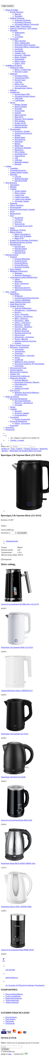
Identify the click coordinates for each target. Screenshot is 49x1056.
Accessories (19, 37)
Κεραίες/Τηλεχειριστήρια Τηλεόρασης (24, 240)
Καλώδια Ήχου (15, 244)
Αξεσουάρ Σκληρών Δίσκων (25, 96)
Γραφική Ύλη (15, 374)
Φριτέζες (18, 312)
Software (13, 90)
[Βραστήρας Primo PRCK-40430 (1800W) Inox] (18, 861)
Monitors (13, 187)
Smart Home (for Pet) (18, 304)
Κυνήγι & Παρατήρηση (18, 421)
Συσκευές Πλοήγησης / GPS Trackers (23, 28)
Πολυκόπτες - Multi (22, 320)
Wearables (13, 30)
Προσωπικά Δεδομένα (13, 998)
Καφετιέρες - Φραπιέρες (23, 327)
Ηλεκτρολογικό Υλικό (18, 368)
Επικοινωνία (9, 430)
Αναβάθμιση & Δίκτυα (13, 65)
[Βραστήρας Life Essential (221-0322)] (18, 731)
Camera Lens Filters (22, 197)
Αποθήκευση (15, 92)
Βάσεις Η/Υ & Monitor (23, 236)
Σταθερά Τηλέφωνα (17, 18)
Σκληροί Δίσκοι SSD (22, 94)
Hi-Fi (12, 216)
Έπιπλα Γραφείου (16, 370)
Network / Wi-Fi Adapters (24, 119)
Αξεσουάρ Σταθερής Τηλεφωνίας (27, 24)
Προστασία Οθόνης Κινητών (25, 45)
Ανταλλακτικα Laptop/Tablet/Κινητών (23, 277)
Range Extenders (21, 107)
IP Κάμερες (19, 296)
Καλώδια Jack (20, 246)
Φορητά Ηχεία (15, 214)
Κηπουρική (14, 425)
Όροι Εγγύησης (11, 1017)
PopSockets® (19, 59)
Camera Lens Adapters (23, 199)
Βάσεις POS (19, 238)
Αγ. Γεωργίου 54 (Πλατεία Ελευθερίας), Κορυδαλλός (25, 985)
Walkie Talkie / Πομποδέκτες (20, 26)
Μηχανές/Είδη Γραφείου (19, 372)
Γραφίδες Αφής (20, 53)
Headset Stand (20, 137)
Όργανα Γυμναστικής (22, 419)
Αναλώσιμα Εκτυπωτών (23, 133)
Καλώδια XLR (20, 253)
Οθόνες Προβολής (16, 205)
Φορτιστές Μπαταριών (23, 275)
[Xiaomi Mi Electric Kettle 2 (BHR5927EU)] (18, 688)
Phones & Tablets (11, 10)
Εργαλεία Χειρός (21, 261)
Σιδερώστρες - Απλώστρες (24, 337)
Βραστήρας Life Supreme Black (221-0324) (25, 451)
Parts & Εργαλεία (11, 255)
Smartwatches (20, 32)
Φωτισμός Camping (22, 413)
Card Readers (19, 100)
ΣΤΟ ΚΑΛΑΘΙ (21, 533)
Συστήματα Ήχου (21, 154)
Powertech (18, 16)
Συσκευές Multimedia (22, 300)
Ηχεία (12, 211)
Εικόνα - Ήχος (20, 63)
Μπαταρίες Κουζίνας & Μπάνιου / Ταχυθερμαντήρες (27, 394)
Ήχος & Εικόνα (11, 183)
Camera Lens (19, 195)
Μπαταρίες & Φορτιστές (19, 271)
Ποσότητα (4, 533)
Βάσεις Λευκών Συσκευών (20, 345)
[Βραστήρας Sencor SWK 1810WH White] (18, 904)
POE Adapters (20, 121)
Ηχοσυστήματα (15, 207)
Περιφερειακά (15, 129)
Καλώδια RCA (20, 251)
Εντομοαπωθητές (21, 415)
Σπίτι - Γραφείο (11, 292)
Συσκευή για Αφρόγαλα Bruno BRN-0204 (16, 820)
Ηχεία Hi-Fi (19, 218)
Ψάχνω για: (5, 446)
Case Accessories (21, 86)
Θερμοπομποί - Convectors (24, 355)
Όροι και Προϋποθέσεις (14, 994)
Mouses (17, 144)
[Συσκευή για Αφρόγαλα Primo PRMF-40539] (18, 947)
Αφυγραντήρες (20, 351)
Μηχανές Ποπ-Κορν (22, 331)
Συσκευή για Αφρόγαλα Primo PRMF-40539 (17, 950)
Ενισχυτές (18, 222)
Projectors (13, 203)
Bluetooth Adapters (21, 162)
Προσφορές (9, 427)
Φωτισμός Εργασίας (22, 267)
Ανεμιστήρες (19, 349)
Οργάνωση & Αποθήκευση (20, 376)
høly (10, 1054)
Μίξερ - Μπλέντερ (21, 318)
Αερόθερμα (19, 360)
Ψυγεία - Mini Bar (21, 339)
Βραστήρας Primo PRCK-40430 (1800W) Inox (18, 863)
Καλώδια (18, 164)
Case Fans (18, 82)
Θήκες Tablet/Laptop (22, 43)
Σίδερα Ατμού (20, 335)
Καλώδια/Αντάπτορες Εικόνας (21, 242)
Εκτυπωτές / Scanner (22, 131)
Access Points (20, 111)
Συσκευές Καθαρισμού (23, 308)
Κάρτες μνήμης (20, 61)
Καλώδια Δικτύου (21, 125)
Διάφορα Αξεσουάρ (22, 388)
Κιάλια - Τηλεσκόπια (22, 423)
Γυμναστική (14, 417)
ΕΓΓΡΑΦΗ (5, 1049)
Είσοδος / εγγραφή (17, 440)
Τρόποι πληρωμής (12, 1002)
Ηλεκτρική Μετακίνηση (18, 399)
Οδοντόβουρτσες (21, 384)
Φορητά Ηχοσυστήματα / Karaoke (22, 209)
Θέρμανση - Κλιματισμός (19, 347)
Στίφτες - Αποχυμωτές (23, 323)
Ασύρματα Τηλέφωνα (22, 20)
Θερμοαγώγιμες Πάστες (23, 88)
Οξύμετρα (18, 386)
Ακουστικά (19, 49)
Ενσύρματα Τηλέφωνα (23, 22)
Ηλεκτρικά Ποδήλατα (22, 401)
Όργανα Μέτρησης (21, 265)
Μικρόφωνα (19, 150)
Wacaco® (18, 411)
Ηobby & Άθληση (12, 397)
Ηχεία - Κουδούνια (21, 283)
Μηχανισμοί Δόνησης (22, 288)
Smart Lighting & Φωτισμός (20, 302)
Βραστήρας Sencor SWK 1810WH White (16, 907)
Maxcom (18, 14)
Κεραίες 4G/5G (20, 123)
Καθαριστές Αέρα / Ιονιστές (25, 362)
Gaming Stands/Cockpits (19, 172)
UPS (16, 158)
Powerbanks (19, 51)
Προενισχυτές (20, 224)
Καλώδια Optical (21, 248)
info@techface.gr (11, 978)
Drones (12, 407)
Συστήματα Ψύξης (21, 76)
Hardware (13, 74)
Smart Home (14, 294)
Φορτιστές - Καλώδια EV (24, 403)
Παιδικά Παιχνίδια (21, 179)
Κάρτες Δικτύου (20, 115)
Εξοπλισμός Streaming (23, 148)
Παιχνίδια (13, 174)
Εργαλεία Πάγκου (21, 263)
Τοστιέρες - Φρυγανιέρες (24, 316)
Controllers (14, 168)
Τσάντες (18, 35)
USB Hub (18, 160)
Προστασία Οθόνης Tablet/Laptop (27, 47)
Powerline (18, 109)
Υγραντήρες (19, 353)
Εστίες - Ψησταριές (22, 314)
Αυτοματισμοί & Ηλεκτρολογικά (27, 298)
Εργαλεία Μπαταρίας (22, 259)
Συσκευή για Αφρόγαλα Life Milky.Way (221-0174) (20, 604)
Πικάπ (12, 228)
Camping (13, 409)
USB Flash (19, 98)
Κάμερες (18, 286)
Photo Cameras (20, 193)
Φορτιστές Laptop (21, 72)
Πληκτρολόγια (20, 139)
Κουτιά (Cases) (20, 80)
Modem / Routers (21, 104)
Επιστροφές (9, 1021)
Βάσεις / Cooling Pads (23, 70)
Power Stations (15, 269)
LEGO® (18, 176)
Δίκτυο (12, 102)
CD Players (19, 220)
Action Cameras (20, 191)
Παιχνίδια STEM (21, 181)
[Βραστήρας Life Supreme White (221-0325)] (18, 645)
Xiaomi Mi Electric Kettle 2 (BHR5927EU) (17, 691)
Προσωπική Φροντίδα (18, 378)
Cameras (13, 189)
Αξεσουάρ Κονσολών (18, 170)
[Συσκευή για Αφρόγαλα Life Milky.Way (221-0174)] (18, 602)
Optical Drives (20, 156)
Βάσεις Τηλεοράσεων (22, 234)
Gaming (8, 166)
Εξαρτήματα (19, 366)
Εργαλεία (13, 257)
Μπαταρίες (18, 273)
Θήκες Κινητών (20, 41)
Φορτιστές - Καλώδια (22, 55)
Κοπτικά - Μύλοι (21, 329)
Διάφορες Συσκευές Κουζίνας (25, 341)
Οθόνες (17, 279)
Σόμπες (17, 358)
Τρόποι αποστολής (12, 1000)
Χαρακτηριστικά (11, 541)
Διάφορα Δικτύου (21, 127)
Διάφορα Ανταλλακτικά (23, 290)
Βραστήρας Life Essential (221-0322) (14, 734)
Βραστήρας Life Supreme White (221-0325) (17, 647)
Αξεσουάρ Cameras (22, 201)
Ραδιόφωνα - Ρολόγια (18, 230)
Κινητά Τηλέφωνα (16, 12)
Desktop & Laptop (16, 67)
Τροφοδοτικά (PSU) (22, 78)
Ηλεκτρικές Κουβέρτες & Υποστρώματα (29, 364)
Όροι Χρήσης (10, 1019)
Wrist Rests (19, 142)
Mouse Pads (19, 146)
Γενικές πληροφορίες (13, 996)
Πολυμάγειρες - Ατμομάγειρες (26, 310)
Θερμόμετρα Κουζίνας (23, 333)
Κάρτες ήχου (19, 84)
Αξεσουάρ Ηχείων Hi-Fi (23, 226)
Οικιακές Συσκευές (17, 306)
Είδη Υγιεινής (15, 390)
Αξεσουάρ (18, 405)
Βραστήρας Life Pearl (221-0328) (13, 777)
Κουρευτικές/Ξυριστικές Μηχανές (27, 382)
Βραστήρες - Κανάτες (22, 325)
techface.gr (5, 449)
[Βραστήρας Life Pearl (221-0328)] (18, 775)
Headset (17, 135)
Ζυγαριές (18, 343)
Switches (18, 113)
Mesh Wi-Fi (19, 117)
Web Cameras (20, 152)
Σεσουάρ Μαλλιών (21, 380)
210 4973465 (10, 970)
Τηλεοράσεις (14, 185)
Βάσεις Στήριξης (21, 57)
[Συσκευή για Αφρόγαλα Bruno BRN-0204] (18, 818)
